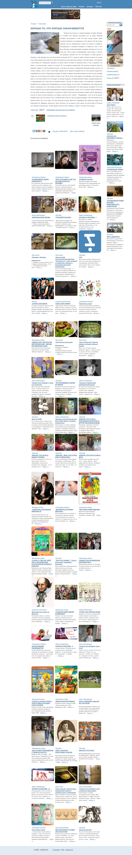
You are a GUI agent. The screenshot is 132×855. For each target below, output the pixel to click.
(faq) (74, 6)
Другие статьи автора (113, 85)
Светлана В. (111, 68)
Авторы (90, 6)
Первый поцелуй (85, 830)
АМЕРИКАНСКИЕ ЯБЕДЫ (41, 217)
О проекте (56, 850)
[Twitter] (34, 131)
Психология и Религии (39, 644)
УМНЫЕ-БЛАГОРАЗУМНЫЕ (65, 701)
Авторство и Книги (85, 177)
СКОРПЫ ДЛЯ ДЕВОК (39, 304)
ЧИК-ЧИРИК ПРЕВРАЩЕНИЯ (89, 509)
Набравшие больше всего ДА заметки (60, 110)
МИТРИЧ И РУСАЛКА (86, 750)
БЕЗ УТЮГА (111, 105)
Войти (99, 2)
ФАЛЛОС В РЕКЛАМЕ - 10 (41, 789)
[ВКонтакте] (39, 131)
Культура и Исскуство (62, 301)
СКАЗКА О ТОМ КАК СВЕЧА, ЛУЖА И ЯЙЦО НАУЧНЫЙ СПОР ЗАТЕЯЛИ (42, 703)
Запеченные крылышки (64, 342)
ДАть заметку (66, 6)
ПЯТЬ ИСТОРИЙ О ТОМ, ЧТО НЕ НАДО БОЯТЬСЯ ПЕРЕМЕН (65, 181)
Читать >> (45, 191)
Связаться (69, 850)
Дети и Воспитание (38, 215)
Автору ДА (110, 78)
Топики (81, 6)
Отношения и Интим (38, 177)
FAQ (80, 257)
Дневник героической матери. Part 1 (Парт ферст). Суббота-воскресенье (66, 421)
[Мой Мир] (44, 131)
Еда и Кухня (35, 255)
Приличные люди (85, 304)
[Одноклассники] (41, 131)
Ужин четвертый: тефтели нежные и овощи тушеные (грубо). (88, 344)
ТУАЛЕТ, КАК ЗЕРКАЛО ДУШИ (89, 612)
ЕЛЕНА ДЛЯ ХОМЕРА (63, 304)
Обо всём (42, 24)
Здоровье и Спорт (37, 507)
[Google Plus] (36, 131)
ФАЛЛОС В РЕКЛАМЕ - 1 (87, 217)
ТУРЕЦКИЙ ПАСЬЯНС (63, 217)
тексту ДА (34, 110)
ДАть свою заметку (77, 131)
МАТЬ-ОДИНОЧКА (113, 237)
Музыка (34, 301)
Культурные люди (38, 830)
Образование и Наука (38, 748)
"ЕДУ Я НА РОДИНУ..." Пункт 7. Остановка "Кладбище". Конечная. (66, 562)
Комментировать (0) (113, 74)
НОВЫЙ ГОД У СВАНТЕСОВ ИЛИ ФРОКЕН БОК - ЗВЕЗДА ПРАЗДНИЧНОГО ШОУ (42, 344)
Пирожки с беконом (39, 257)
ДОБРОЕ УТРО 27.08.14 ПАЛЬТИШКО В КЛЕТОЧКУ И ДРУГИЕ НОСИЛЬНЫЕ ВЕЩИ (89, 421)
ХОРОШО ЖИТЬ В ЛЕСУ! (57, 116)
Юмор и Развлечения (85, 215)
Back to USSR (37, 419)
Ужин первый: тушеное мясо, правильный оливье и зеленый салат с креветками (65, 790)
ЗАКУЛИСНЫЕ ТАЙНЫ (115, 169)
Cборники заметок (112, 71)
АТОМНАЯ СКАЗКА (86, 179)
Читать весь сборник (96, 124)
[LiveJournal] (47, 131)
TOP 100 (98, 6)
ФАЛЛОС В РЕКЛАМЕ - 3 (64, 646)
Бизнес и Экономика (113, 103)
